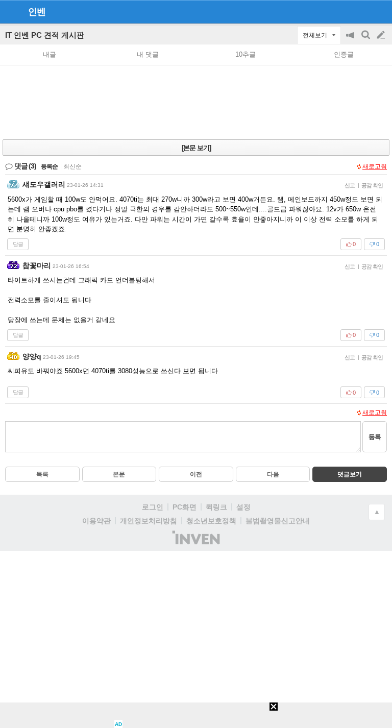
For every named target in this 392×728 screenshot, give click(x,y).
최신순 (72, 166)
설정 (243, 507)
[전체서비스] (380, 11)
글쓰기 (382, 35)
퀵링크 (216, 507)
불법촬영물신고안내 (278, 521)
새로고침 (374, 166)
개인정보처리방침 (148, 521)
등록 (375, 437)
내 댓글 (148, 54)
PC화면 (185, 507)
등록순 (49, 166)
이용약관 (96, 521)
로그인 (152, 507)
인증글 (344, 54)
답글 (18, 244)
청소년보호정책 (211, 521)
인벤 (36, 12)
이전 (196, 474)
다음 (273, 474)
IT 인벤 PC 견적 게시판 (44, 35)
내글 (49, 54)
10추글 (245, 54)
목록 (42, 474)
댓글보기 (349, 474)
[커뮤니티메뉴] (11, 11)
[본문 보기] (196, 148)
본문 (119, 474)
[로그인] (361, 11)
